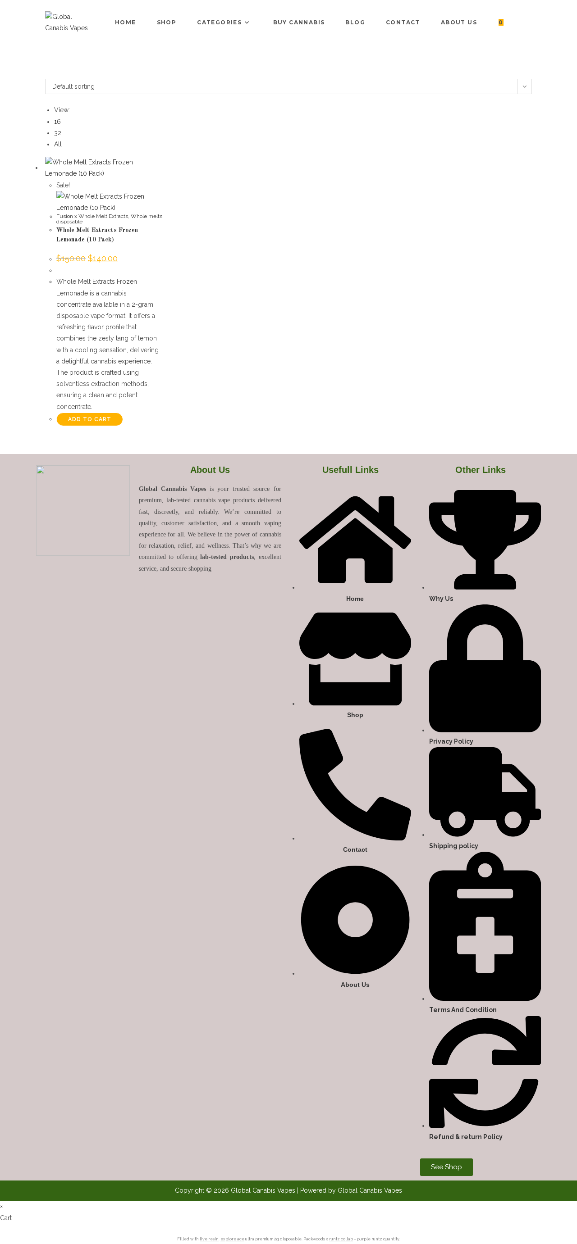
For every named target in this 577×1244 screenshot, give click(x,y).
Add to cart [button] (89, 419)
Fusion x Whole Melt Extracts (92, 216)
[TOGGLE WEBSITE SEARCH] (519, 22)
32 (57, 132)
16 (57, 121)
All (58, 144)
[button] (30, 1238)
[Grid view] (47, 73)
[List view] (52, 73)
